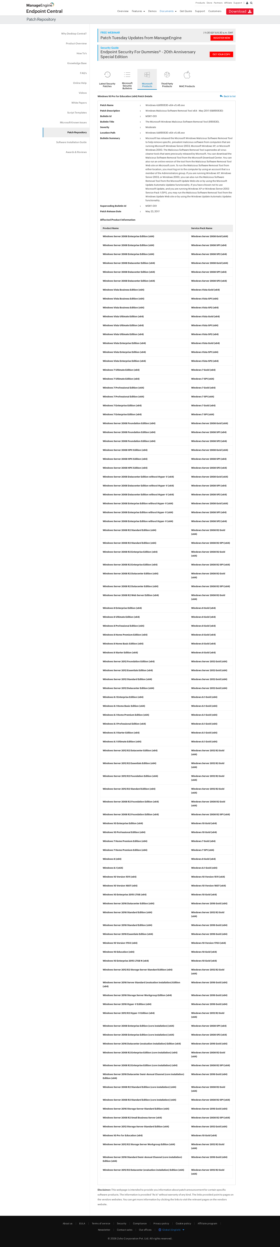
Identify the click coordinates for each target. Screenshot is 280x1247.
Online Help (80, 83)
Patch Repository (77, 132)
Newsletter (104, 1230)
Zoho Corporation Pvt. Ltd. (133, 1238)
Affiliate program (207, 1223)
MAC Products (187, 86)
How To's (82, 53)
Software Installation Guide (71, 142)
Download (238, 11)
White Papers (79, 102)
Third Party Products (167, 85)
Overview (123, 11)
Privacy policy (161, 1223)
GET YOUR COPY (221, 54)
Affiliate (228, 3)
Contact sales (125, 1230)
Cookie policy (183, 1223)
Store (209, 3)
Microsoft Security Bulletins (127, 86)
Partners (218, 3)
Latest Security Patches (107, 85)
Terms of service (101, 1223)
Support (200, 11)
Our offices (145, 1230)
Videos (83, 92)
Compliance (140, 1223)
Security (121, 1223)
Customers (215, 11)
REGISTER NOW (221, 38)
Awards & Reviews (76, 152)
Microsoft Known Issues (73, 122)
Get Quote (186, 11)
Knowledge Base (77, 63)
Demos (152, 11)
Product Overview (76, 43)
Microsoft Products (147, 85)
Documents (167, 11)
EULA (82, 1223)
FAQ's (83, 73)
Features (137, 11)
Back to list (230, 96)
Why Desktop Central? (74, 33)
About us (68, 1223)
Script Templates (77, 112)
